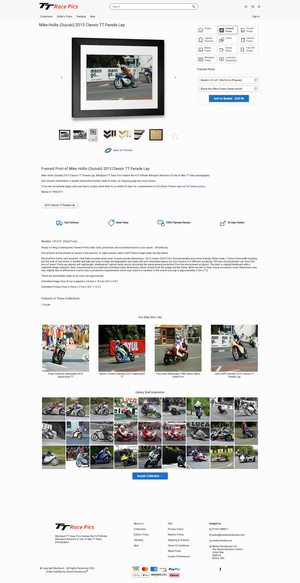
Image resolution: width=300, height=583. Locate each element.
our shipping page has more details (136, 180)
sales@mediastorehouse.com (228, 534)
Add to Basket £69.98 (229, 98)
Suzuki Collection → (150, 476)
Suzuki (46, 304)
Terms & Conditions (178, 545)
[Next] (175, 78)
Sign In (256, 16)
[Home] (58, 10)
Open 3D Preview (122, 150)
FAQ (170, 523)
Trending (81, 16)
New (92, 16)
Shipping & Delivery (178, 540)
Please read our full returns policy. (186, 186)
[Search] (194, 6)
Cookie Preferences (179, 556)
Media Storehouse (76, 571)
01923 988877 (220, 529)
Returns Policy (176, 534)
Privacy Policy (175, 529)
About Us (139, 523)
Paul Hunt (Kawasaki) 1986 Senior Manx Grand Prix (178, 375)
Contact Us (215, 523)
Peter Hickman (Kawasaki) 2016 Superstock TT (65, 375)
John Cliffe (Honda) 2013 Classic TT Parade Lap (234, 375)
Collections (46, 16)
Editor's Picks (64, 16)
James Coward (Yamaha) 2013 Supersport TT (122, 375)
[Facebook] (220, 570)
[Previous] (61, 78)
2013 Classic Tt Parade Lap (60, 205)
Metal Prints (174, 551)
